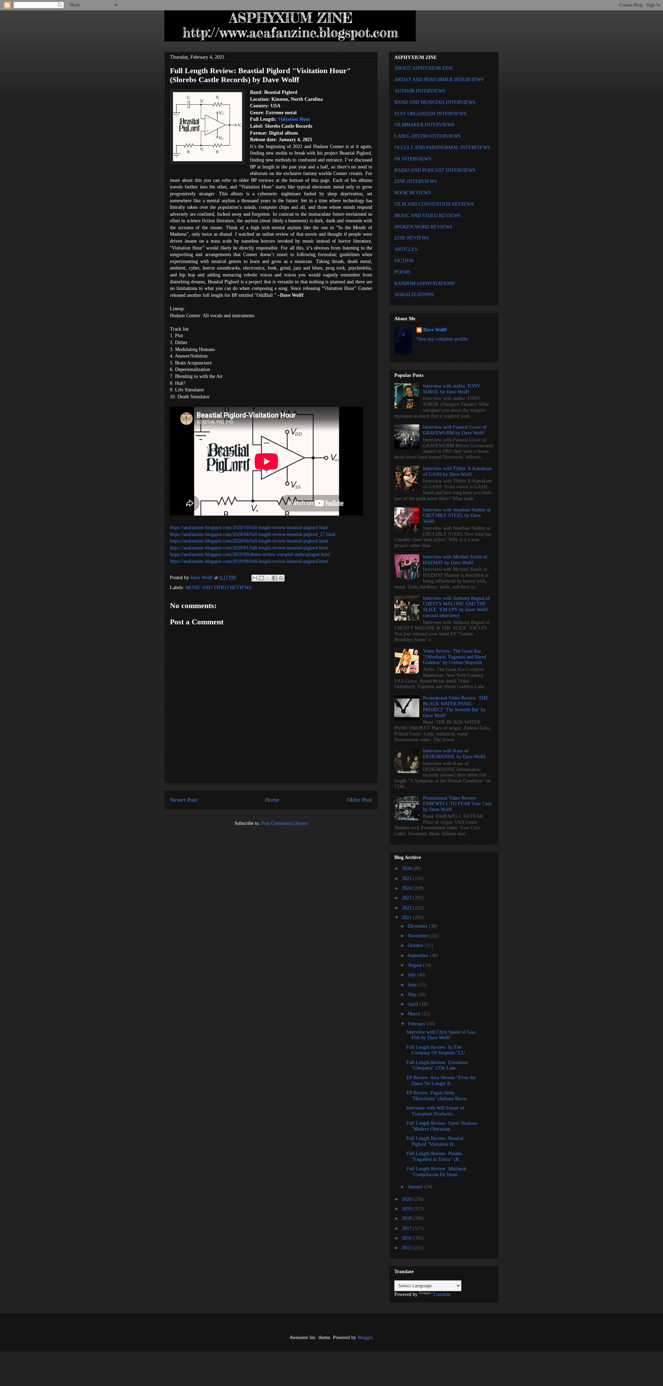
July (412, 974)
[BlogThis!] (261, 578)
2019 (407, 1208)
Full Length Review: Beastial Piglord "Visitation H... (434, 1141)
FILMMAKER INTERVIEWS (424, 124)
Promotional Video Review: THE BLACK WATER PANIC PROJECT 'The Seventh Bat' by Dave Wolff (455, 706)
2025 (407, 878)
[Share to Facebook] (274, 578)
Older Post (359, 800)
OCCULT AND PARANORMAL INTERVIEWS (442, 147)
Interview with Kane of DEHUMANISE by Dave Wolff (454, 753)
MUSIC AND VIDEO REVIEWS (218, 587)
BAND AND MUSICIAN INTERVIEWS (434, 102)
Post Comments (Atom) (284, 823)
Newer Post (184, 800)
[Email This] (254, 578)
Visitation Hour (294, 119)
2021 (407, 917)
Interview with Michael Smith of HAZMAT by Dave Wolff (455, 559)
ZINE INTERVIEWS (415, 181)
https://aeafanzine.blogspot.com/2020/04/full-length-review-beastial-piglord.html (249, 541)
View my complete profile (442, 339)
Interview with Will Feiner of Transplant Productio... (435, 1110)
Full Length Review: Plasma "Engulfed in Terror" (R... (434, 1156)
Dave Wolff (435, 329)
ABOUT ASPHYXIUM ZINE (423, 68)
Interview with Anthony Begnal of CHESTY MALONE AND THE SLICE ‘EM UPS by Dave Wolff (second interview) (456, 607)
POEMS (402, 272)
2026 (407, 868)
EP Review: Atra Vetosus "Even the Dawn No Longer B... (440, 1080)
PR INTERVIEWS (412, 159)
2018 (407, 1218)
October (416, 945)
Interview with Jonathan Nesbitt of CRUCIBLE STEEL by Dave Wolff (457, 515)
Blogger (365, 1337)
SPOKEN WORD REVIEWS (423, 227)
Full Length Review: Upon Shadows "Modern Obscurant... (442, 1126)
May (413, 994)
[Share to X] (268, 578)
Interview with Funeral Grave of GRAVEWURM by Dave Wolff (455, 430)
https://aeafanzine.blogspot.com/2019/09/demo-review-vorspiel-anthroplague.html (250, 554)
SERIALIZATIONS (414, 294)
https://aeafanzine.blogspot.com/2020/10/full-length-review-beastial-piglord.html (249, 527)
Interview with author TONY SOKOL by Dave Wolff (451, 388)
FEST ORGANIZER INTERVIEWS (430, 113)
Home (272, 800)
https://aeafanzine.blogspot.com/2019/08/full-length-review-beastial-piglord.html (249, 561)
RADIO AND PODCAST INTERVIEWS (434, 170)
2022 (407, 907)
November (419, 935)
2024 (407, 888)
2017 (407, 1228)
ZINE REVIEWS (411, 238)
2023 (407, 897)
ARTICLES (405, 249)
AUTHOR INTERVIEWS (419, 91)
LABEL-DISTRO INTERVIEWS (427, 136)
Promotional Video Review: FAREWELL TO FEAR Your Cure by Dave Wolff (457, 804)
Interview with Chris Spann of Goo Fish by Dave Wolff (440, 1035)
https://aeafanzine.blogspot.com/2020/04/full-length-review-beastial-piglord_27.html (252, 534)
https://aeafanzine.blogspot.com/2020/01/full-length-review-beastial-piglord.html (249, 547)
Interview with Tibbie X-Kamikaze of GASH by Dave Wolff (457, 471)
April (414, 1004)
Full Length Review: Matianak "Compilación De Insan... (436, 1171)
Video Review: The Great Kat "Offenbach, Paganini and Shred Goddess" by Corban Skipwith (454, 656)
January (416, 1186)
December (418, 926)
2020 (407, 1199)
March (415, 1013)
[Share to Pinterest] (281, 578)
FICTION (404, 260)
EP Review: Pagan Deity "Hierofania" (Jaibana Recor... (438, 1095)
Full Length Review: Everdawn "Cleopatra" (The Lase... (437, 1065)
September (419, 955)
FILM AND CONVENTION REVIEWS (434, 204)
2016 (407, 1238)
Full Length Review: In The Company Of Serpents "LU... (437, 1050)
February (417, 1023)
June (413, 984)
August (415, 965)
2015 (407, 1247)
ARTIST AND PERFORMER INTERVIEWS (439, 79)
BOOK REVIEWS (412, 192)
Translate (442, 1294)
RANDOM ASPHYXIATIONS (424, 283)
